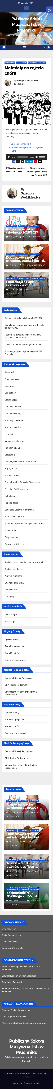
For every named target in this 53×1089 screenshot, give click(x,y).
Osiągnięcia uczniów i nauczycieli (20, 462)
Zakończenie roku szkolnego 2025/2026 (23, 344)
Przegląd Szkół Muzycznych (18, 489)
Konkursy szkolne (13, 427)
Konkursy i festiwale (14, 420)
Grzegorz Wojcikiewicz (27, 81)
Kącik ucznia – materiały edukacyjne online (25, 562)
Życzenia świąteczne (14, 544)
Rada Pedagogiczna (14, 646)
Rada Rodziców (12, 653)
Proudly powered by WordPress (19, 1073)
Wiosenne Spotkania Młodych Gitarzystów (24, 523)
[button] (49, 9)
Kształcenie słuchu (13, 569)
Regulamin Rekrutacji (12, 982)
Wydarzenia (34, 225)
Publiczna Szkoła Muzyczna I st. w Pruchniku (26, 24)
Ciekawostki (10, 386)
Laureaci (9, 434)
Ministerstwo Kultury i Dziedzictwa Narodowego (24, 1023)
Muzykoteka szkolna (14, 583)
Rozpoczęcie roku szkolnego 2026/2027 (22, 230)
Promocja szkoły (12, 475)
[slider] (42, 156)
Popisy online (11, 468)
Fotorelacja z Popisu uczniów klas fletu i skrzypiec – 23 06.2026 (22, 285)
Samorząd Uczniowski (15, 660)
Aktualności (10, 62)
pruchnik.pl (10, 621)
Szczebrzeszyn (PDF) (21, 144)
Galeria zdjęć (24, 278)
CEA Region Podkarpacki (17, 685)
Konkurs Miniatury (13, 413)
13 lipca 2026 (15, 842)
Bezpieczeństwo (12, 379)
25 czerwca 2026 (17, 871)
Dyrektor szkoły (12, 639)
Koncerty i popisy (38, 278)
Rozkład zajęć (11, 503)
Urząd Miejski (11, 615)
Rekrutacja (34, 254)
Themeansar (26, 1077)
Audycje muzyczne (13, 576)
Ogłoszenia (23, 225)
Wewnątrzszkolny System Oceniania (19, 976)
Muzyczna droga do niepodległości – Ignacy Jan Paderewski (37, 171)
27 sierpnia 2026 (17, 812)
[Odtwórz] (9, 157)
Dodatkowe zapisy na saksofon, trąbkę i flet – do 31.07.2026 (26, 261)
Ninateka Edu (11, 590)
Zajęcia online (11, 537)
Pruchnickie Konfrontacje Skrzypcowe (22, 482)
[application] (26, 157)
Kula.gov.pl (10, 596)
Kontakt (37, 1083)
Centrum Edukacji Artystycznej (19, 678)
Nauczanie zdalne (13, 448)
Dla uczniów (21, 62)
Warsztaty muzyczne (14, 517)
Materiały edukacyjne (36, 62)
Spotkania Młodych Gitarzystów (19, 510)
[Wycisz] (36, 157)
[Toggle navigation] (25, 47)
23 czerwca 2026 (17, 901)
